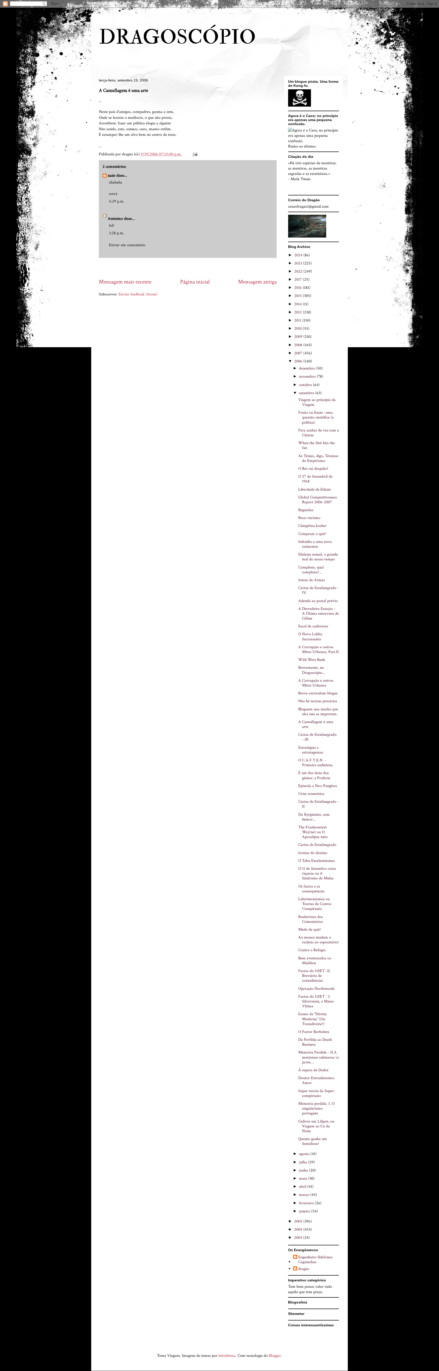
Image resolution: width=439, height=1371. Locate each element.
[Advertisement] (191, 268)
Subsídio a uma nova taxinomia (315, 544)
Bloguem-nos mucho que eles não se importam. (318, 712)
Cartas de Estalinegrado (317, 844)
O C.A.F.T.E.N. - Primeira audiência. (315, 763)
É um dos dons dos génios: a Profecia (314, 775)
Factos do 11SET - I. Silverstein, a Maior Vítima (316, 1001)
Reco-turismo (309, 518)
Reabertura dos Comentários (310, 919)
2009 (298, 336)
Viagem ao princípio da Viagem (317, 402)
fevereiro (307, 1203)
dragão (303, 1269)
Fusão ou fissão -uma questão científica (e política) (316, 417)
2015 (298, 295)
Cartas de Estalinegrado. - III (317, 737)
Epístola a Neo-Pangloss (317, 786)
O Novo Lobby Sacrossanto (310, 636)
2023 (298, 263)
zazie (111, 175)
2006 (298, 361)
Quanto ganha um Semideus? (312, 1141)
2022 (298, 271)
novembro (308, 376)
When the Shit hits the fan (316, 445)
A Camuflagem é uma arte (315, 724)
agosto (304, 1154)
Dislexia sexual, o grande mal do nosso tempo (318, 557)
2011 (298, 320)
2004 (298, 1229)
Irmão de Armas (311, 580)
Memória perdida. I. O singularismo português (316, 1108)
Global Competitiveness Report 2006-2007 (317, 500)
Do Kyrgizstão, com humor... (314, 817)
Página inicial (195, 282)
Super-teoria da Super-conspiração (316, 1093)
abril (303, 1186)
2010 (298, 328)
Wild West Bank (311, 659)
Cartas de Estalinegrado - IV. (318, 590)
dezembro (307, 368)
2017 (298, 279)
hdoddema (227, 1355)
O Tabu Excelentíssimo (316, 860)
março (304, 1194)
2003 (298, 1237)
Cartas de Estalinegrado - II (318, 804)
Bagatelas (305, 510)
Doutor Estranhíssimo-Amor (316, 1080)
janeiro (305, 1211)
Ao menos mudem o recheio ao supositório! (318, 940)
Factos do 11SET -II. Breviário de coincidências (314, 975)
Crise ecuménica (311, 793)
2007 (298, 353)
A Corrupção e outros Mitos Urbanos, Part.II (318, 649)
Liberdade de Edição (314, 489)
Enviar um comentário (127, 245)
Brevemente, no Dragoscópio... (311, 670)
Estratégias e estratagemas (310, 750)
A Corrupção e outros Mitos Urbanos (315, 683)
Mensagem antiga (257, 282)
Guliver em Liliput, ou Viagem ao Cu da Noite (316, 1126)
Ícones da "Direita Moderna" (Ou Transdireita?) (312, 1018)
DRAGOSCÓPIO (177, 37)
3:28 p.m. (116, 233)
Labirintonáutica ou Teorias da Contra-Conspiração (315, 903)
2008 (298, 345)
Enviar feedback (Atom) (138, 294)
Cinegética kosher (312, 525)
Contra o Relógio (312, 950)
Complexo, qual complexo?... (311, 570)
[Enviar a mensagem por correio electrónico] (194, 154)
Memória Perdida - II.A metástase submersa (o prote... (318, 1057)
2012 (298, 312)
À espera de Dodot (313, 1070)
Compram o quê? (312, 534)
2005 (298, 1221)
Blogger (275, 1355)
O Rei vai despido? (313, 468)
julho (303, 1162)
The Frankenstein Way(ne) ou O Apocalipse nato (313, 832)
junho (304, 1170)
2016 (298, 287)
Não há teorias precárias (317, 701)
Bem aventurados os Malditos (314, 961)
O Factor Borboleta (313, 1031)
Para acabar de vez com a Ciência (318, 433)
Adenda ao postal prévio (318, 601)
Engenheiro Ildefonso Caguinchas (315, 1259)
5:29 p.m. (116, 201)
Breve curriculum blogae (318, 693)
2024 (298, 255)
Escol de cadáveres (313, 626)
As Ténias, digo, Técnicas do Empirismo (318, 458)
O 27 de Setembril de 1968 (315, 479)
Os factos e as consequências (311, 889)
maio (303, 1178)
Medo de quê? (309, 929)
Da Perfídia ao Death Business (315, 1042)
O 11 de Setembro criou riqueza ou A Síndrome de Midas (317, 873)
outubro (306, 385)
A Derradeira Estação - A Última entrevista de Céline (318, 613)
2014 (298, 304)
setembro (307, 393)
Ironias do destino (312, 853)
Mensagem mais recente (125, 282)
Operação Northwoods (316, 988)
